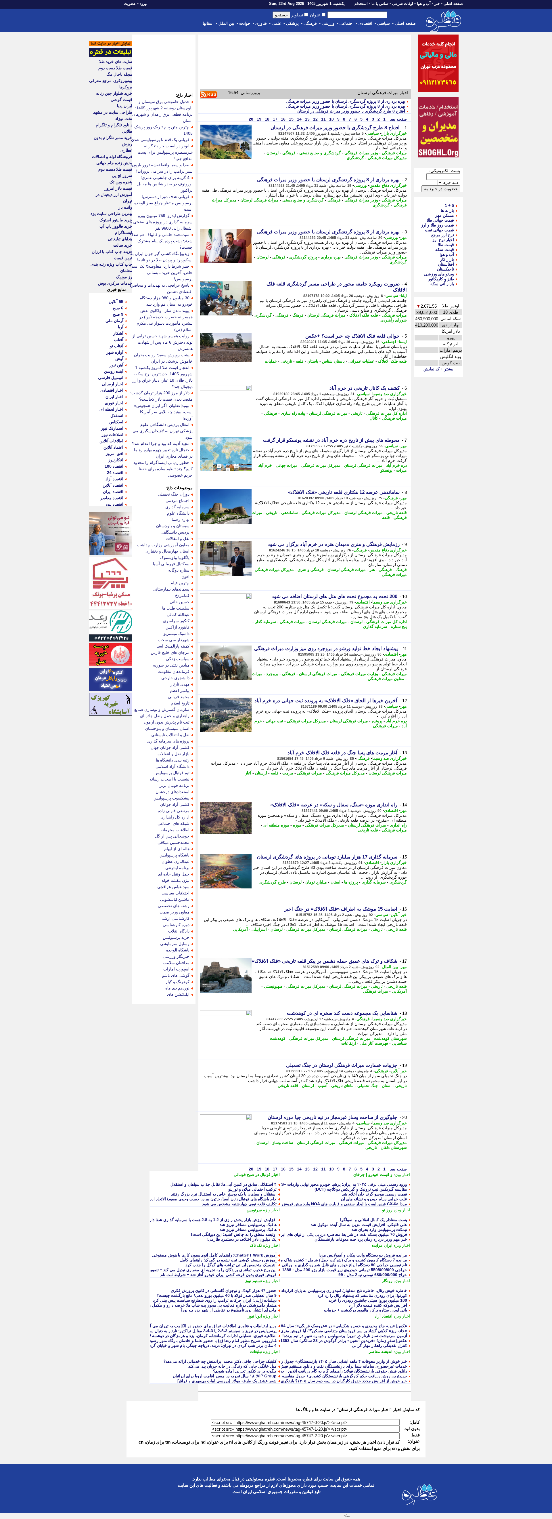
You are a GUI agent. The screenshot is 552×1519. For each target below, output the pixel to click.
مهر (403, 237)
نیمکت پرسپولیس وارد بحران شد (379, 1229)
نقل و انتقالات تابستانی (170, 734)
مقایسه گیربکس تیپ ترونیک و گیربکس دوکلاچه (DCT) (361, 1189)
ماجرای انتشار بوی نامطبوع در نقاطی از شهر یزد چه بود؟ (229, 1310)
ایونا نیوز (255, 1316)
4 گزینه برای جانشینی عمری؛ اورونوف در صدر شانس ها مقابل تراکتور (165, 184)
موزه (297, 825)
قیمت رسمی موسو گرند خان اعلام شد (374, 1194)
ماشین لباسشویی (174, 899)
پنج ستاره (399, 626)
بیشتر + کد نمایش (438, 369)
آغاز (248, 773)
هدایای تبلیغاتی (120, 239)
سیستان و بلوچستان (172, 526)
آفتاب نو (116, 346)
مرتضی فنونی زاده (173, 810)
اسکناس (116, 422)
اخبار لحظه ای (111, 409)
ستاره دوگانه (178, 570)
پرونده (377, 721)
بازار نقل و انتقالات (173, 753)
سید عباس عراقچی (173, 886)
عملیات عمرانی (361, 361)
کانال (374, 418)
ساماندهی (289, 512)
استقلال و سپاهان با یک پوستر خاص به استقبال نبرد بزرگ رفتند (224, 1194)
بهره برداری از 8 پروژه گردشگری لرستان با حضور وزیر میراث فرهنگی (345, 101)
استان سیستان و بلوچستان (167, 728)
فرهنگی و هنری (311, 569)
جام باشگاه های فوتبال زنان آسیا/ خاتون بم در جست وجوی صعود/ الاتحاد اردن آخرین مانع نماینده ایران (191, 1199)
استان (335, 882)
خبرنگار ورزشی (176, 956)
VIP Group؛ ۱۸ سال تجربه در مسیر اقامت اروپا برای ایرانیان (225, 1376)
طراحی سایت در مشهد (112, 112)
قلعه (300, 361)
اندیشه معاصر (380, 1351)
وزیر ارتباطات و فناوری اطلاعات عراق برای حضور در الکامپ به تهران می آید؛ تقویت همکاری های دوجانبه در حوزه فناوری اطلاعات (167, 1326)
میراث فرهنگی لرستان (259, 200)
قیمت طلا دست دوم (115, 68)
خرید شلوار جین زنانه (114, 93)
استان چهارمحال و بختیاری (167, 551)
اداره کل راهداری (174, 817)
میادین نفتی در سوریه (171, 665)
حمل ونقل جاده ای (173, 874)
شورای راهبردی (393, 320)
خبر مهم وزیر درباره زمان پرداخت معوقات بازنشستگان (361, 1239)
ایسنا (403, 341)
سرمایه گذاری (375, 626)
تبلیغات (256, 1351)
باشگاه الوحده (177, 950)
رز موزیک (124, 277)
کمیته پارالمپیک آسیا (172, 646)
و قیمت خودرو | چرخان (372, 1174)
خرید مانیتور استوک (115, 220)
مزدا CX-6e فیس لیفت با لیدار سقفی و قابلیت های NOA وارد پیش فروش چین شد (337, 1204)
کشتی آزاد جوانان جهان (170, 747)
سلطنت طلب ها (175, 608)
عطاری (126, 150)
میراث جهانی (287, 465)
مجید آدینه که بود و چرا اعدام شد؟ (160, 443)
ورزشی (328, 23)
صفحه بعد (398, 119)
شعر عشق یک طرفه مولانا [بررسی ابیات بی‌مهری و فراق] (227, 1381)
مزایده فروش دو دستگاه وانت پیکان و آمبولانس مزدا (363, 1255)
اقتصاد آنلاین (113, 485)
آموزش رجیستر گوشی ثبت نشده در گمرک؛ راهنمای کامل (228, 1260)
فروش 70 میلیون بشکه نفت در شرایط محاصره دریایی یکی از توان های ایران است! (336, 1234)
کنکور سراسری (176, 620)
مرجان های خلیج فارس (170, 652)
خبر (437, 3)
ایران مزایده (382, 1245)
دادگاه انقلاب (178, 931)
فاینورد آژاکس (177, 627)
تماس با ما (379, 3)
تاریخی (286, 361)
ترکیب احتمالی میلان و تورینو (252, 1189)
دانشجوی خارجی (175, 677)
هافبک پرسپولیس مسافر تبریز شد (248, 1224)
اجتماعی (347, 23)
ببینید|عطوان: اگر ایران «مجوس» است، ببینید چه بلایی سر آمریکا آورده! (163, 411)
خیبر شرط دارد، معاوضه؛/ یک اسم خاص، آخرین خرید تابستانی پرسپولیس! (162, 272)
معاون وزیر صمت (174, 912)
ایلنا (404, 295)
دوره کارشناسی (176, 924)
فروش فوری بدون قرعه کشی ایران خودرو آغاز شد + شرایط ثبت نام (218, 1274)
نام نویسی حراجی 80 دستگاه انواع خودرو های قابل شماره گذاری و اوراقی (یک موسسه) (332, 1265)
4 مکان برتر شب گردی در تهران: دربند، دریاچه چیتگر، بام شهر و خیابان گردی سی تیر (205, 1345)
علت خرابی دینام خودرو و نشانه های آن (374, 1199)
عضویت (130, 3)
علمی (276, 23)
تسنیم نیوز (253, 1280)
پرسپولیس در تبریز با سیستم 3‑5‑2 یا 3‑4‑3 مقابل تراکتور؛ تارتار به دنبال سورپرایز (207, 1330)
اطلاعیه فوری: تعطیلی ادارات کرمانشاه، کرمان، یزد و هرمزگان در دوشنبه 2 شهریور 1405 (201, 1335)
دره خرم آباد (396, 465)
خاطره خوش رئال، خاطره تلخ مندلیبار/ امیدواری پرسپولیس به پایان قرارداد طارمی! (337, 1290)
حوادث (244, 23)
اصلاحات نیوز (112, 434)
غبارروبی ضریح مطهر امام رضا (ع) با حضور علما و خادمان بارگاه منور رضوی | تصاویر (205, 1340)
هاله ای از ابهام (176, 848)
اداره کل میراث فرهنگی (386, 413)
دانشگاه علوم (178, 513)
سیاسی (383, 23)
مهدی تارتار (179, 684)
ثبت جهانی (274, 721)
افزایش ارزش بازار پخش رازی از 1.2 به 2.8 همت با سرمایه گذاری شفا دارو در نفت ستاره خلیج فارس (190, 1219)
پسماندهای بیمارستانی (171, 589)
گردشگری (355, 157)
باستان (312, 361)
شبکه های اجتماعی (173, 823)
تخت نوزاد (123, 118)
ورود (143, 3)
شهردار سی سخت (173, 639)
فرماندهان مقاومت (173, 671)
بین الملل (226, 23)
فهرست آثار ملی (374, 1043)
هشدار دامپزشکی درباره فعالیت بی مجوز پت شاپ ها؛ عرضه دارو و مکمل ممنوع (209, 1305)
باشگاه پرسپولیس (174, 855)
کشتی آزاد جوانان (174, 804)
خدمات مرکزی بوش (115, 283)
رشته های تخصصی (173, 905)
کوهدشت (277, 1038)
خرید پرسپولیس (176, 937)
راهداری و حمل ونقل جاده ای (164, 715)
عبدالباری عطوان (175, 861)
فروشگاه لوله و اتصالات (112, 156)
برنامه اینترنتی (177, 867)
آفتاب (118, 339)
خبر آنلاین (399, 914)
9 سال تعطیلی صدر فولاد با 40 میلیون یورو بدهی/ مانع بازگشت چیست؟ (217, 1295)
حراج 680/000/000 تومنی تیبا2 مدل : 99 (372, 1274)
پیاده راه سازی (293, 413)
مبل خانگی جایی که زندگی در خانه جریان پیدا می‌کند (232, 1366)
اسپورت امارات (176, 969)
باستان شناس (333, 361)
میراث (401, 470)
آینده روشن (113, 371)
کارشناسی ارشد (175, 918)
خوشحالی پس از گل (172, 836)
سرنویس (254, 1210)
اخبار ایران (114, 396)
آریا (120, 327)
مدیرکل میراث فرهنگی (387, 157)
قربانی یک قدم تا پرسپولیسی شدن (160, 139)
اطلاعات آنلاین (111, 441)
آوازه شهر (114, 352)
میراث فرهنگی (394, 153)
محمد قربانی (178, 696)
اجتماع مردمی (177, 500)
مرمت (287, 773)
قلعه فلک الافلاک (363, 315)
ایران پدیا (124, 106)
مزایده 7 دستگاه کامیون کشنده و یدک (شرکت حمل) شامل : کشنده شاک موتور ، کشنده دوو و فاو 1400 (319, 1260)
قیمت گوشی (121, 99)
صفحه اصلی (453, 3)
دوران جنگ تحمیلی (173, 494)
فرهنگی (310, 23)
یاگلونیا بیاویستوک (174, 557)
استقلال (116, 415)
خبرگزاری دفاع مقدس (388, 185)
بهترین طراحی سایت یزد (111, 213)
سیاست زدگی (177, 658)
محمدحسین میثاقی (173, 842)
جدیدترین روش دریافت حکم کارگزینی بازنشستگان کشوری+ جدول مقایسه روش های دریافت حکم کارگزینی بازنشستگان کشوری (299, 1376)
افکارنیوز (115, 460)
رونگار (387, 1280)
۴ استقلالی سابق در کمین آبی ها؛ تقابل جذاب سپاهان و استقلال (223, 1184)
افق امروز (114, 453)
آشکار (118, 333)
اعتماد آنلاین (113, 447)
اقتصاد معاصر (111, 498)
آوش (119, 358)
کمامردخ (182, 595)
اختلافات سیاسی (175, 893)
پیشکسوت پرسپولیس (171, 798)
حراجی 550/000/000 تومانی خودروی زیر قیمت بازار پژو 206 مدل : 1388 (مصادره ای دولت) (328, 1269)
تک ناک (256, 1245)
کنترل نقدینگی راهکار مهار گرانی (379, 1345)
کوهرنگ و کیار (177, 981)
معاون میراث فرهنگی (386, 678)
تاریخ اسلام (180, 703)
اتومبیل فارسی (110, 377)
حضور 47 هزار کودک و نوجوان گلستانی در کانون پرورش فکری (224, 1290)
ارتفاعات (348, 1043)
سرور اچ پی (122, 175)
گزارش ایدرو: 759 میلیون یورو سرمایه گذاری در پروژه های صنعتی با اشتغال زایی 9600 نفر (161, 222)
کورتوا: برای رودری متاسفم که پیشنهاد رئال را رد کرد (362, 1295)
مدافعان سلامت (176, 962)
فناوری (261, 23)
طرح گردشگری (272, 882)
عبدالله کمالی (178, 614)
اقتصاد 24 (115, 472)
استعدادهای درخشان (172, 791)
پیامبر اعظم (179, 690)
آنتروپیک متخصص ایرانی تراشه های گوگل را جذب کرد (231, 1265)
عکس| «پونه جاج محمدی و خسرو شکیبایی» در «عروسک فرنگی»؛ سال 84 (344, 1326)
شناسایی (399, 1043)
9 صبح (118, 314)
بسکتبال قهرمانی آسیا (171, 563)
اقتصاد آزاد (383, 1316)
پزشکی (292, 23)
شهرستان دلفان (394, 1147)
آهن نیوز (116, 365)
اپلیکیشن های (178, 994)
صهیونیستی (273, 986)
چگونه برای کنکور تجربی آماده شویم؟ (245, 1371)
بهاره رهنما (180, 519)
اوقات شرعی (402, 3)
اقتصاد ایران (113, 491)
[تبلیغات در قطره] (110, 55)
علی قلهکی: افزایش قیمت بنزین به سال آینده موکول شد (359, 1224)
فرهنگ (298, 315)
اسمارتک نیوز (112, 428)
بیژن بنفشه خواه (175, 880)
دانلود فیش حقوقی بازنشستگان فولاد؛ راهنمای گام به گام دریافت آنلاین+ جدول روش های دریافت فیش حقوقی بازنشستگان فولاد (299, 1371)
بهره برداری (331, 257)
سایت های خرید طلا (115, 61)
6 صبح (118, 308)
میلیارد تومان (316, 882)
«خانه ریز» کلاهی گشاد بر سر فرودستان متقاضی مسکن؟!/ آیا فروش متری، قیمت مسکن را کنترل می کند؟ (316, 1330)
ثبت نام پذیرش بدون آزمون (166, 722)
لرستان (273, 153)
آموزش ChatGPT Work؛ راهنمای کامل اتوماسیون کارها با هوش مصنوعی (214, 1255)
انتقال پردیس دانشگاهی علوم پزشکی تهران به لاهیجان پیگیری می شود (163, 430)
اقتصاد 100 (114, 466)
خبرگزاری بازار (394, 133)
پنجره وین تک (121, 182)
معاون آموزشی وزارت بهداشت (163, 544)
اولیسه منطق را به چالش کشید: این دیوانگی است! (234, 1234)
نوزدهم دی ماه (177, 988)
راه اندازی (398, 825)
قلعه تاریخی (396, 512)
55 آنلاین (116, 301)
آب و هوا (424, 3)
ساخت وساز (282, 1142)
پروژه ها (351, 882)
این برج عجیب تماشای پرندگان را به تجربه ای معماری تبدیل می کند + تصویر (213, 1269)
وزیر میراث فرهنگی (361, 153)
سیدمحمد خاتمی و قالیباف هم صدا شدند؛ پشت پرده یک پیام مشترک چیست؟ (162, 241)
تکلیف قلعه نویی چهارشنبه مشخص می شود (239, 1204)
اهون (185, 576)
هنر (372, 569)
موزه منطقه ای (276, 825)
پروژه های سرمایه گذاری (168, 741)
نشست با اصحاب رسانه (169, 779)
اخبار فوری (114, 403)
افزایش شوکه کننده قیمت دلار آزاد (378, 1305)
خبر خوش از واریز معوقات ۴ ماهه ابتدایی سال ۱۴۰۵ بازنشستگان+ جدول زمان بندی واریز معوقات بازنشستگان (314, 1361)
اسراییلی (259, 929)
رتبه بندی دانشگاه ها (172, 760)
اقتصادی (365, 23)
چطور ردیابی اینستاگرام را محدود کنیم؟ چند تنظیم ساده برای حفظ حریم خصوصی (163, 468)
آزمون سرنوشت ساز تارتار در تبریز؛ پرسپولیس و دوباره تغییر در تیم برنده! (344, 1335)
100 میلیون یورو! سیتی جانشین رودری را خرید (368, 1300)
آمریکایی (240, 929)
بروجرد (272, 673)
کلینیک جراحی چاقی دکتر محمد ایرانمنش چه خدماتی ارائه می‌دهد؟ (220, 1361)
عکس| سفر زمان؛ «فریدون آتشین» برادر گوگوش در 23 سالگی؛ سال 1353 (343, 1340)
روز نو (387, 1210)
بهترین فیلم (179, 582)
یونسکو (386, 470)
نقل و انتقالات (177, 538)
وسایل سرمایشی (174, 943)
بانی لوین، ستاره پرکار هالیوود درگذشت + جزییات (365, 1310)
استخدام (361, 3)
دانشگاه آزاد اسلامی (172, 766)
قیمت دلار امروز (118, 188)
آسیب (322, 1085)
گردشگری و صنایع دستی (320, 153)
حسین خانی (179, 601)
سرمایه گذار (265, 621)
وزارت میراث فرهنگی (359, 673)
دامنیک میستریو (176, 633)
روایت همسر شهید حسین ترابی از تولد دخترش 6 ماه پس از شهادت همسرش (162, 342)
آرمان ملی (114, 320)
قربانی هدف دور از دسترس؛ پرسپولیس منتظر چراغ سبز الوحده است (163, 203)
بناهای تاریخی (342, 1085)
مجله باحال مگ (119, 74)
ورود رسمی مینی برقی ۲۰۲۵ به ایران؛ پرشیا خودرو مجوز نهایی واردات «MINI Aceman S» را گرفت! (321, 1184)
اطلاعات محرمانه (174, 829)
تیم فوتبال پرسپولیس (171, 772)
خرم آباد (265, 465)
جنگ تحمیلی (367, 1085)
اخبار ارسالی (112, 384)
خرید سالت (122, 245)
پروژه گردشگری (303, 257)
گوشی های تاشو (175, 975)
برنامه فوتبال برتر (174, 785)
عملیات (271, 361)
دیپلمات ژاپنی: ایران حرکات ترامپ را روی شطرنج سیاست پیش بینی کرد (215, 1300)
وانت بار (125, 207)
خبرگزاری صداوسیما (389, 393)
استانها (208, 23)
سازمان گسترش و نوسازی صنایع (161, 709)
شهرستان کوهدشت (390, 1038)
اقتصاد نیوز (114, 504)
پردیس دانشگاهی (174, 532)
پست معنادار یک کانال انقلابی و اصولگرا (373, 1219)
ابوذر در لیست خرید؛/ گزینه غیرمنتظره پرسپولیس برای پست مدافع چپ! (165, 152)
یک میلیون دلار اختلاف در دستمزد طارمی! (241, 1239)
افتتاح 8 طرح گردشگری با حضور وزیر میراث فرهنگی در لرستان (351, 111)
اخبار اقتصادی (111, 390)
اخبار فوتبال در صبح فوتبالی (257, 1174)
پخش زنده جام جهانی (114, 163)
